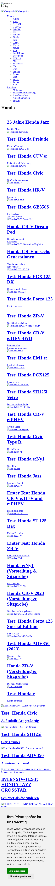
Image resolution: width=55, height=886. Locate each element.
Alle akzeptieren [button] (17, 871)
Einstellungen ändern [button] (21, 876)
